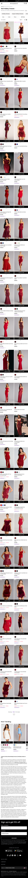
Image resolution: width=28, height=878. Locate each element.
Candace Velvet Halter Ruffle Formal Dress (6, 672)
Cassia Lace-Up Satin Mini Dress (20, 146)
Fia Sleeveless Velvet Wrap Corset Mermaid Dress (19, 508)
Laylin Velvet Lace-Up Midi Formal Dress (5, 115)
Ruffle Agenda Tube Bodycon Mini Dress (17, 747)
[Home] (14, 3)
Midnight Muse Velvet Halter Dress (5, 704)
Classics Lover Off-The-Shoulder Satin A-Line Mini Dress (6, 747)
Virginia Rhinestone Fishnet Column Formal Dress (19, 311)
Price (15, 17)
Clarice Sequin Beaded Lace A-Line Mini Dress (6, 573)
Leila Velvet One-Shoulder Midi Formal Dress (20, 639)
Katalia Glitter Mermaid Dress (20, 212)
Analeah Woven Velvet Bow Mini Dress (6, 82)
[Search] (24, 3)
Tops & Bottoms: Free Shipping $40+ (14, 1)
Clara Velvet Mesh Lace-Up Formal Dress (19, 180)
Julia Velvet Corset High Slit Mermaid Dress (5, 213)
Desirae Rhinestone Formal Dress (6, 441)
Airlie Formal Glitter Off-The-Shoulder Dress (5, 475)
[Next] (26, 1)
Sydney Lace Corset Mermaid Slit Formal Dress (6, 410)
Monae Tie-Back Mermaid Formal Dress (19, 245)
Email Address (4, 825)
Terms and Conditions (22, 842)
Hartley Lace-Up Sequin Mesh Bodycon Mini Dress (6, 508)
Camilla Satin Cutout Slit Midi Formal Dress (20, 672)
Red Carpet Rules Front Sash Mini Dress (6, 147)
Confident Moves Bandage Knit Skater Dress (6, 278)
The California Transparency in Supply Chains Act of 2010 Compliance (14, 872)
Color (9, 17)
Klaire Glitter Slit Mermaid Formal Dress (20, 704)
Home (2, 6)
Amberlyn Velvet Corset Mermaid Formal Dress (20, 573)
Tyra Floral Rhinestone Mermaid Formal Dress (20, 377)
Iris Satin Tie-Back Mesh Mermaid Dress (5, 180)
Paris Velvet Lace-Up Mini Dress (6, 605)
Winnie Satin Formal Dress (19, 409)
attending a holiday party (20, 762)
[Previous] (1, 1)
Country (3, 831)
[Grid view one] (24, 19)
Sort (21, 19)
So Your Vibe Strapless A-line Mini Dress (6, 49)
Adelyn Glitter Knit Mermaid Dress (6, 310)
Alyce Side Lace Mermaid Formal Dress (20, 344)
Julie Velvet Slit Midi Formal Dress (20, 114)
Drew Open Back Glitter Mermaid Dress (20, 540)
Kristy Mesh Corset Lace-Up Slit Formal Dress (6, 377)
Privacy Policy (5, 843)
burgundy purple (4, 801)
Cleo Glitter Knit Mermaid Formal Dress (6, 344)
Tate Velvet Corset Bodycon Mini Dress (20, 606)
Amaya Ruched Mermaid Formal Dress (19, 442)
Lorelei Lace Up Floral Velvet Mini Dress (20, 49)
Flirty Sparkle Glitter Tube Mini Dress (20, 82)
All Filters (23, 17)
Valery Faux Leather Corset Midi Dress (20, 278)
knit (22, 802)
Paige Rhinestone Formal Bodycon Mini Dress (19, 475)
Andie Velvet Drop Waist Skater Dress (6, 540)
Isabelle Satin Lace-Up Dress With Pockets (6, 245)
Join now (14, 838)
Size (3, 17)
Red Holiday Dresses (8, 9)
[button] (1, 46)
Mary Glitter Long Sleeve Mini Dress (5, 639)
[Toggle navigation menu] (1, 3)
